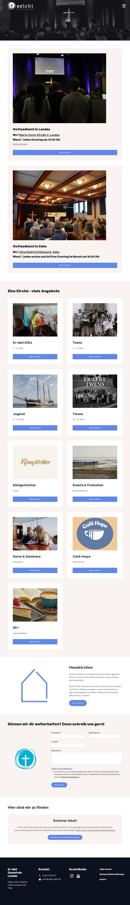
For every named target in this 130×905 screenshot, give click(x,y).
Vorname (55, 732)
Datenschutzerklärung (61, 769)
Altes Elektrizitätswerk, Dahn (39, 252)
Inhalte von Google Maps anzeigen (65, 837)
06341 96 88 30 (49, 875)
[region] (65, 473)
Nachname (94, 732)
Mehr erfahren (65, 152)
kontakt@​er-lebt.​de (51, 879)
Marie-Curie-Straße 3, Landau (39, 135)
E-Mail (54, 741)
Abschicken (59, 785)
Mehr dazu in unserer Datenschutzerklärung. (96, 830)
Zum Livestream (20, 144)
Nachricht (55, 750)
